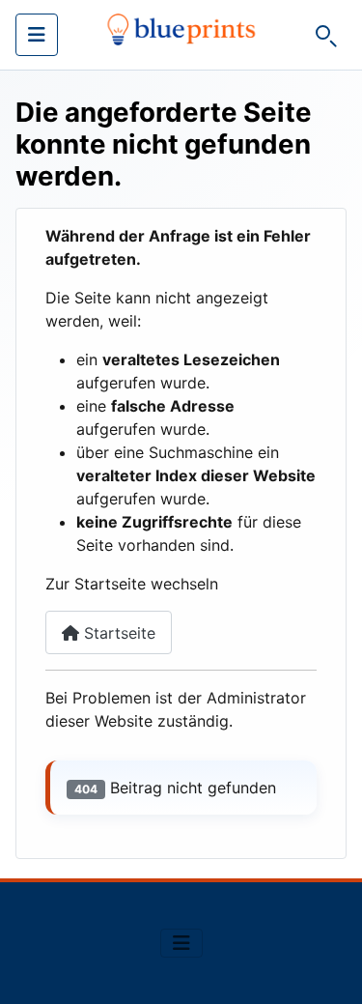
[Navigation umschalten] (36, 35)
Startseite (117, 633)
